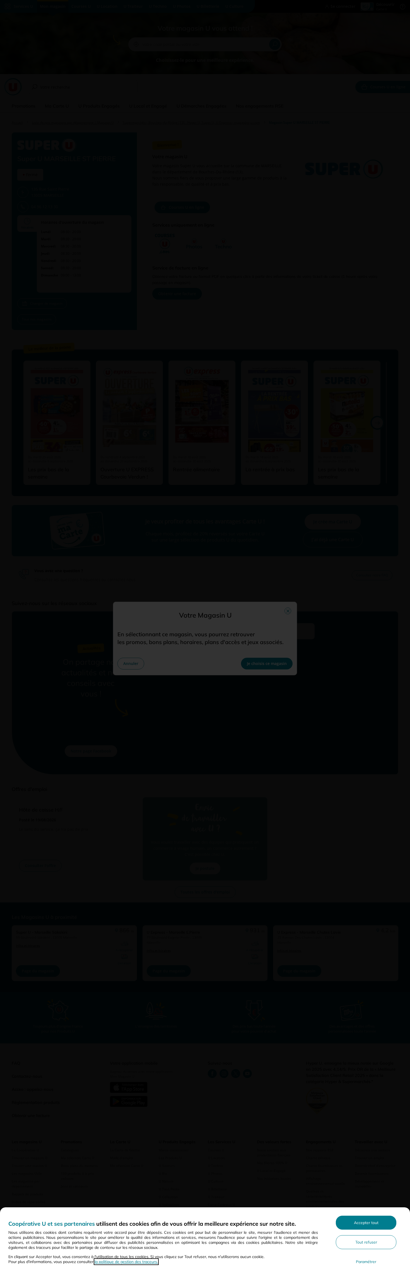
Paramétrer (366, 1261)
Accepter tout (366, 1222)
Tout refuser (366, 1242)
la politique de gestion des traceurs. (126, 1261)
